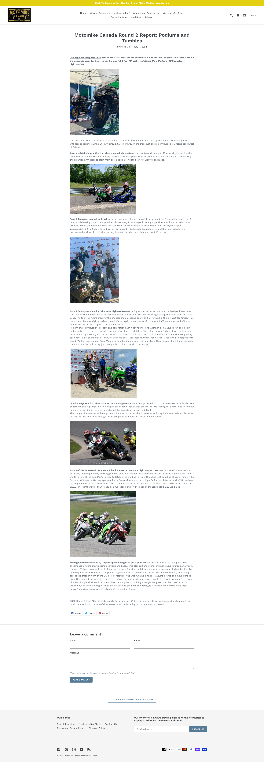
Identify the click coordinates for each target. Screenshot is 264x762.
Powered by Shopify (89, 756)
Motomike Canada (72, 756)
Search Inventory (66, 724)
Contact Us (111, 724)
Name (73, 640)
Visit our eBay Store (90, 724)
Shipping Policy (97, 728)
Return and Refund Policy (71, 728)
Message (74, 652)
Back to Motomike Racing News (134, 699)
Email (137, 640)
